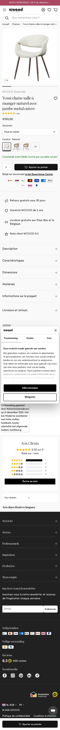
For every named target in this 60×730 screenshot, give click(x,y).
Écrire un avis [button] (30, 481)
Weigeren (30, 397)
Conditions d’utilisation (44, 716)
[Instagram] (12, 675)
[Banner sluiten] (56, 330)
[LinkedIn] (29, 675)
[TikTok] (37, 675)
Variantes (7, 125)
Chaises (16, 24)
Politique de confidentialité (16, 716)
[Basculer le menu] (4, 10)
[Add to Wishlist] (56, 98)
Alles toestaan (30, 388)
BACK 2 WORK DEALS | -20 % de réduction (28, 3)
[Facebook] (4, 675)
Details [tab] (30, 338)
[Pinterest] (21, 675)
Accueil (5, 24)
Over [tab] (49, 338)
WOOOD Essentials (14, 92)
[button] (30, 18)
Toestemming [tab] (11, 338)
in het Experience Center (39, 174)
